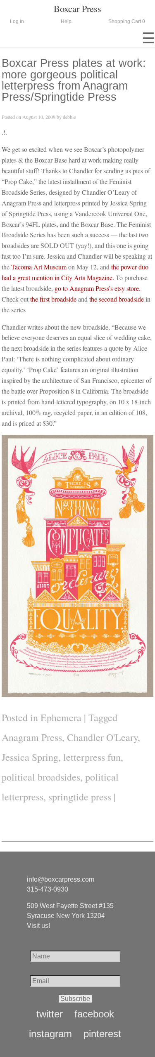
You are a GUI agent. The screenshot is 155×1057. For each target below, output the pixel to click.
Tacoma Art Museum (39, 266)
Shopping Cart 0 (126, 21)
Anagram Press (32, 737)
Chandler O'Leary (102, 737)
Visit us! (38, 925)
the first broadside (53, 299)
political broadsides (41, 776)
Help (66, 21)
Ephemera (61, 717)
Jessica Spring (30, 757)
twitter (49, 1014)
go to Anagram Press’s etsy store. (98, 288)
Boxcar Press (77, 8)
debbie (69, 116)
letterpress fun (92, 757)
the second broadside (116, 299)
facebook (94, 1014)
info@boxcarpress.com (60, 879)
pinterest (102, 1034)
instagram (50, 1034)
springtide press (79, 796)
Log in (17, 21)
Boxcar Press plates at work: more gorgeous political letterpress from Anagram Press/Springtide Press (74, 80)
